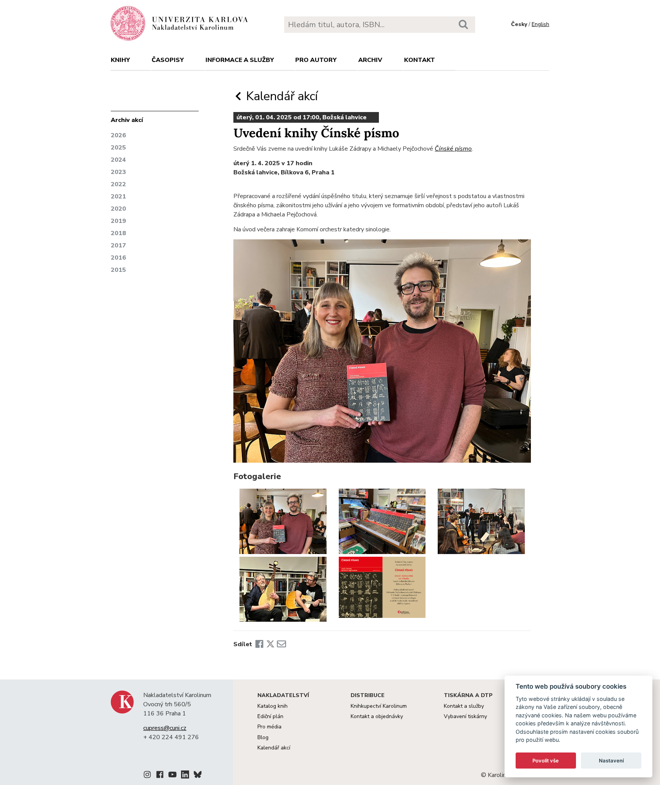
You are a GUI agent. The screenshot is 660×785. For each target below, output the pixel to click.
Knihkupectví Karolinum (379, 706)
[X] (270, 644)
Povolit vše (545, 760)
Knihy (120, 60)
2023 (118, 172)
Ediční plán (270, 716)
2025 (118, 147)
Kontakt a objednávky (377, 716)
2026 (118, 135)
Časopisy (168, 60)
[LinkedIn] (185, 775)
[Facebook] (259, 644)
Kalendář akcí (280, 96)
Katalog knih (272, 706)
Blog (263, 737)
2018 (118, 233)
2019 (118, 221)
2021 (118, 196)
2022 (118, 184)
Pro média (269, 726)
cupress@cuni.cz (164, 728)
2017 (118, 245)
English (540, 24)
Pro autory (315, 60)
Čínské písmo (453, 149)
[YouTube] (172, 775)
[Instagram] (147, 775)
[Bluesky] (198, 775)
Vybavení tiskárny (465, 716)
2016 (118, 258)
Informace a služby (239, 60)
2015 (118, 270)
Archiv (370, 60)
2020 (118, 209)
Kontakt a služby (464, 706)
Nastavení (611, 760)
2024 (118, 160)
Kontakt (419, 60)
